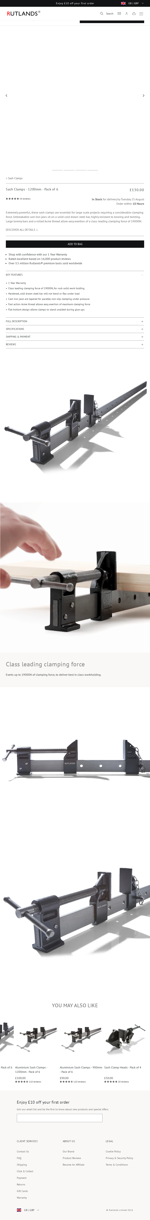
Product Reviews (72, 1158)
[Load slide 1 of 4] (57, 170)
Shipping (22, 1164)
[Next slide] (143, 96)
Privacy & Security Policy (119, 1158)
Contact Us (23, 1151)
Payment (22, 1177)
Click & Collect (25, 1171)
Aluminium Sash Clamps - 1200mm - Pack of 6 (63, 1070)
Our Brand (68, 1151)
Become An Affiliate (73, 1164)
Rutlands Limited (118, 1210)
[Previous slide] (6, 96)
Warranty (22, 1197)
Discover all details (20, 229)
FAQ (19, 1158)
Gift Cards (22, 1191)
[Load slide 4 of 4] (92, 170)
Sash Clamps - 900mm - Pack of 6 (23, 1067)
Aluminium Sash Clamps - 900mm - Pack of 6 (113, 1070)
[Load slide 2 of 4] (69, 170)
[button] (107, 13)
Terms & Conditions (117, 1164)
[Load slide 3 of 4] (81, 170)
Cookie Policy (113, 1151)
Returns (21, 1184)
